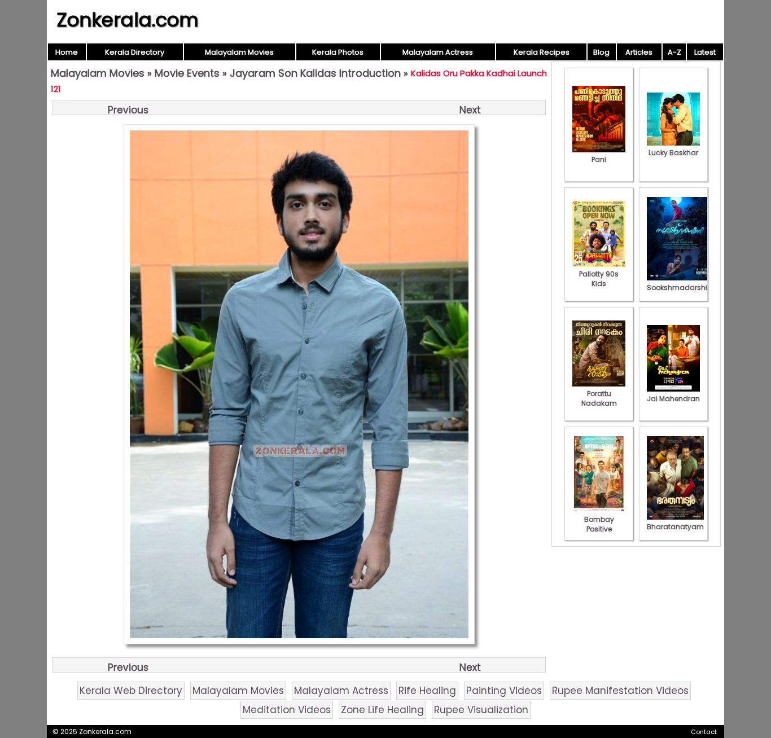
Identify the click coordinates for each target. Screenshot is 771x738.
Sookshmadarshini (680, 287)
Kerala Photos (337, 52)
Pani (599, 159)
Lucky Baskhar (673, 152)
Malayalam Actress (437, 52)
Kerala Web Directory (131, 690)
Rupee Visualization (481, 710)
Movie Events (187, 73)
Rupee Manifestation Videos (620, 690)
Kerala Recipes (542, 52)
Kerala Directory (134, 52)
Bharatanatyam (675, 526)
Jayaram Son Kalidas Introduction (315, 73)
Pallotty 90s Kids (599, 278)
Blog (601, 52)
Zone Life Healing (382, 710)
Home (66, 52)
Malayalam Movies (239, 52)
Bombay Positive (599, 524)
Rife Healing (427, 690)
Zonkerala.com (127, 19)
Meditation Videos (287, 710)
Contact (704, 731)
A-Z (674, 52)
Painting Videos (504, 690)
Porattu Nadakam (599, 398)
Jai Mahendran (673, 398)
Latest (705, 52)
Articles (638, 52)
